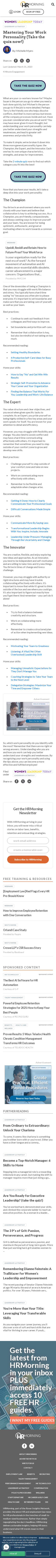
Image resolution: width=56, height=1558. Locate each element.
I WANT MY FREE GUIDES (32, 1420)
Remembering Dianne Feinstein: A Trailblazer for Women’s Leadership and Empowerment (27, 1273)
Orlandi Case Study (15, 930)
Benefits (31, 1474)
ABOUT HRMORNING (28, 1454)
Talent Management (28, 1479)
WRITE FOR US (28, 1463)
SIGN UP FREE (33, 11)
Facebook (23, 1446)
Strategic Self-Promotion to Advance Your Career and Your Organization (30, 384)
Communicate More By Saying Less (29, 522)
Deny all (37, 1553)
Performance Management (18, 1483)
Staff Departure (15, 1497)
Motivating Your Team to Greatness (30, 645)
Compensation (41, 1488)
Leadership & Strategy (15, 26)
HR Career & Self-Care (38, 1497)
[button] (6, 1547)
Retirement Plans (32, 1502)
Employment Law (14, 1474)
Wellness (40, 1493)
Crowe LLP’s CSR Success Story (22, 947)
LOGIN (17, 11)
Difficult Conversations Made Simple (30, 509)
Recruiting (45, 1474)
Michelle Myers (24, 50)
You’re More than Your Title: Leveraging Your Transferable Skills (24, 1313)
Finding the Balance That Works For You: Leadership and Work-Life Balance (32, 393)
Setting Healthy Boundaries (25, 352)
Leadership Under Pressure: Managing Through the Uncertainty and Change (31, 538)
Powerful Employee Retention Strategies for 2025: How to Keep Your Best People (26, 1008)
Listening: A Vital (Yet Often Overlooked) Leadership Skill (26, 653)
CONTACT (28, 1468)
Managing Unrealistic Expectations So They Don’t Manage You (31, 670)
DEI (46, 1502)
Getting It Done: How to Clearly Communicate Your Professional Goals (31, 502)
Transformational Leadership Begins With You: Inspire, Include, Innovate (30, 530)
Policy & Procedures (21, 1493)
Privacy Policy (28, 1545)
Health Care (13, 1502)
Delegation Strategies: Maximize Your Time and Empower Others (31, 687)
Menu (9, 4)
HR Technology (43, 1483)
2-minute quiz (20, 161)
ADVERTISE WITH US (28, 1459)
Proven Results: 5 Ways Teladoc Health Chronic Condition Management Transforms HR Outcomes (27, 1038)
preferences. (44, 1537)
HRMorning (32, 4)
